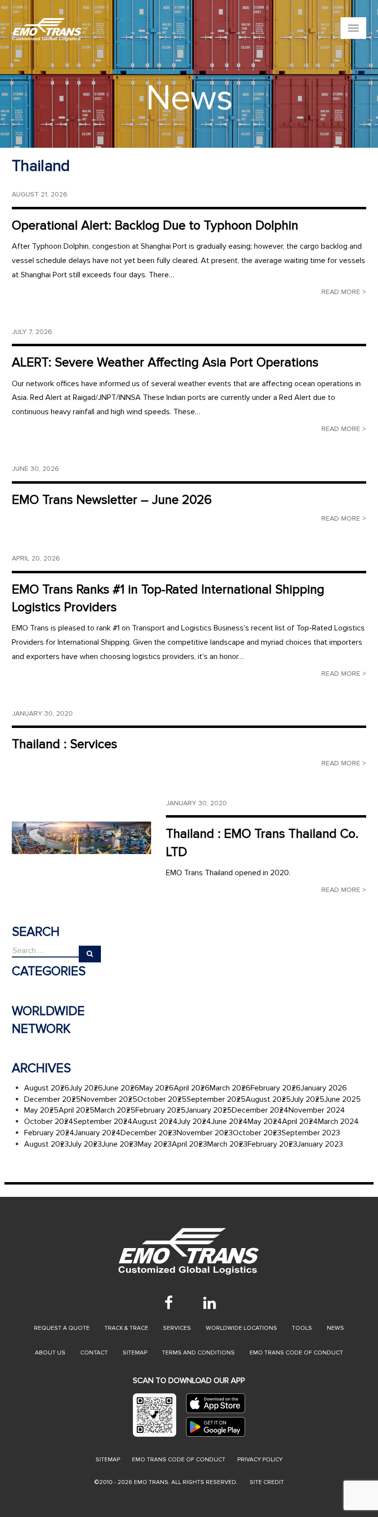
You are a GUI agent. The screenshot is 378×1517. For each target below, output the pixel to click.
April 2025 (76, 1110)
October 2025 (162, 1099)
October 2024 (48, 1121)
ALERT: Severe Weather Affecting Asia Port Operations (165, 362)
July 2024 (194, 1121)
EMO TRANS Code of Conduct (178, 1459)
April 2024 (300, 1121)
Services (177, 1328)
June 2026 (121, 1088)
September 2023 (311, 1133)
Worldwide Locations (241, 1328)
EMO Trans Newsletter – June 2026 (112, 500)
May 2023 (155, 1144)
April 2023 (189, 1144)
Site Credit (267, 1482)
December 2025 (52, 1099)
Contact (94, 1352)
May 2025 (41, 1110)
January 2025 (209, 1110)
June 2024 (229, 1121)
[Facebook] (168, 1303)
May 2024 (265, 1121)
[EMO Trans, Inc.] (127, 29)
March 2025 (114, 1110)
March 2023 (227, 1144)
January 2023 (320, 1144)
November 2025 (109, 1099)
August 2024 (155, 1121)
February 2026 (276, 1088)
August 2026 (46, 1088)
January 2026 (324, 1088)
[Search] (90, 954)
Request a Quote (62, 1328)
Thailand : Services (64, 744)
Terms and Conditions (198, 1352)
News (335, 1328)
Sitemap (135, 1352)
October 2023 (257, 1133)
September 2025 (216, 1099)
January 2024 (97, 1133)
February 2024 (49, 1133)
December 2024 (260, 1110)
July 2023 (85, 1144)
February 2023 (272, 1144)
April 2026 (192, 1088)
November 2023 (205, 1133)
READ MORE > (343, 292)
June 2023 (120, 1144)
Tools (302, 1328)
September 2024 (102, 1121)
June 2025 (342, 1099)
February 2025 (160, 1110)
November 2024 (316, 1110)
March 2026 (230, 1088)
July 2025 (307, 1099)
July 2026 (86, 1088)
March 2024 (338, 1121)
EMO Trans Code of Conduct (296, 1352)
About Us (50, 1352)
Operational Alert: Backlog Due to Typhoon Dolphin (155, 225)
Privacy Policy (260, 1459)
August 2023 (46, 1144)
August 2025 (268, 1099)
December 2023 (149, 1133)
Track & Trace (126, 1328)
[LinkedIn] (210, 1303)
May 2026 (156, 1088)
